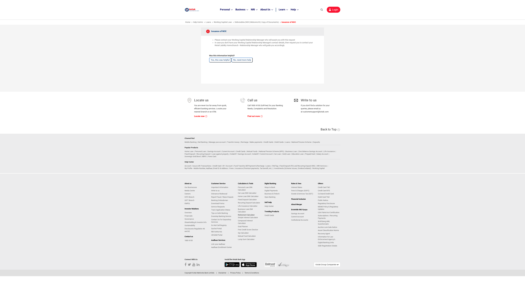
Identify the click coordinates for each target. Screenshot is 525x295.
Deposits (316, 142)
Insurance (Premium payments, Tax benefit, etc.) (254, 168)
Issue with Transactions (201, 166)
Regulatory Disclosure (326, 203)
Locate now (199, 116)
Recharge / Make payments (251, 142)
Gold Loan (286, 154)
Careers (188, 194)
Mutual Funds (252, 151)
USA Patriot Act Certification (328, 212)
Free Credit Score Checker (248, 230)
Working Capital (318, 168)
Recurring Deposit (203, 154)
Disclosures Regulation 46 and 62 (195, 230)
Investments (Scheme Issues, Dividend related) (292, 168)
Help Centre (198, 22)
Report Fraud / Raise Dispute (222, 197)
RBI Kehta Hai (216, 232)
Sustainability (190, 225)
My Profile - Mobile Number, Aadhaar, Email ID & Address (206, 168)
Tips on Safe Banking (219, 213)
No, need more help (242, 60)
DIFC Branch (189, 197)
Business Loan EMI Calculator (245, 210)
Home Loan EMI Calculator (248, 196)
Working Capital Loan (223, 22)
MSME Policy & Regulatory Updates (328, 208)
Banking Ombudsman (219, 200)
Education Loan (298, 154)
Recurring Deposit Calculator (249, 203)
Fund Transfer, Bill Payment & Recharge (249, 166)
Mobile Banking (190, 142)
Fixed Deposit (190, 154)
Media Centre (190, 191)
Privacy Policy (235, 273)
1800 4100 (189, 240)
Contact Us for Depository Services (221, 221)
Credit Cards (268, 142)
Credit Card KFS (324, 191)
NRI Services (322, 166)
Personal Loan (200, 151)
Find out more (253, 116)
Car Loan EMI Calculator (247, 193)
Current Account (228, 151)
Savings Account (214, 151)
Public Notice (323, 200)
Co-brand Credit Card (326, 194)
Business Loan (291, 151)
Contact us (189, 236)
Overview (188, 213)
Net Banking (202, 142)
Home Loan (189, 151)
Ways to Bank (270, 187)
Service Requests (218, 207)
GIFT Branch (189, 200)
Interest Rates (296, 187)
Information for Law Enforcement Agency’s (326, 238)
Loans (208, 22)
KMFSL (187, 203)
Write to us (215, 191)
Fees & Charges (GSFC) (300, 191)
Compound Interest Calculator (245, 222)
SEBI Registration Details (327, 246)
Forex (231, 168)
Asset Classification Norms (328, 230)
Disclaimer (222, 273)
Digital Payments (271, 191)
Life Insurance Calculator (247, 206)
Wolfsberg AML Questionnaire (324, 222)
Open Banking (270, 197)
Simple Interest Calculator (248, 217)
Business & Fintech (272, 194)
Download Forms (217, 203)
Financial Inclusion (298, 199)
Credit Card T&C (324, 187)
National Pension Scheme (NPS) (271, 151)
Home (187, 22)
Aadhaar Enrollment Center (221, 247)
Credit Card (217, 166)
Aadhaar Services (218, 240)
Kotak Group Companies (326, 264)
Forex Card (212, 156)
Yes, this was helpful (220, 60)
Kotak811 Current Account (262, 154)
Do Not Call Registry (219, 225)
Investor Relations (192, 209)
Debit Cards (279, 142)
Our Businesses (191, 187)
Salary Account (322, 154)
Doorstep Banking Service (221, 216)
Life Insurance (329, 151)
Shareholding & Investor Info (195, 222)
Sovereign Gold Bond (193, 156)
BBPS (204, 156)
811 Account (227, 166)
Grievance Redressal (219, 194)
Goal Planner (243, 226)
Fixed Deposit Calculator (247, 200)
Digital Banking (270, 183)
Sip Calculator (243, 233)
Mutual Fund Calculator (247, 236)
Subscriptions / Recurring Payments (327, 217)
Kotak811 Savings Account (240, 154)
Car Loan (277, 154)
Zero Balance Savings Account (310, 151)
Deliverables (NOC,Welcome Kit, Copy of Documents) (257, 22)
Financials (188, 216)
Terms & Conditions (252, 273)
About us (188, 183)
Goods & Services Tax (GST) (302, 194)
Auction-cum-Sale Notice (327, 227)
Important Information (219, 187)
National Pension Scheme (301, 142)
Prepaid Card (310, 154)
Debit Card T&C (324, 197)
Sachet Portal (216, 229)
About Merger (296, 204)
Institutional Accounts (299, 220)
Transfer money (233, 142)
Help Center (269, 206)
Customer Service (218, 183)
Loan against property (220, 154)
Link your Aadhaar (218, 244)
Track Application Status (220, 210)
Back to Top (329, 129)
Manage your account (217, 142)
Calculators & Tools (245, 183)
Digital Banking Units (326, 242)
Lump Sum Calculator (246, 239)
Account (188, 166)
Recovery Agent (324, 234)
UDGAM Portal (216, 235)
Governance (189, 219)
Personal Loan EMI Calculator (245, 188)
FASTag (275, 166)
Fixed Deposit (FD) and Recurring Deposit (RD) (297, 166)
